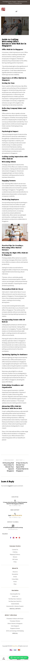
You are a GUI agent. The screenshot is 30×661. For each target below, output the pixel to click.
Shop (3, 659)
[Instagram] (13, 537)
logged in (10, 486)
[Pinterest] (19, 537)
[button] (18, 657)
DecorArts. (15, 646)
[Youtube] (16, 537)
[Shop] (3, 658)
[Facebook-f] (10, 537)
